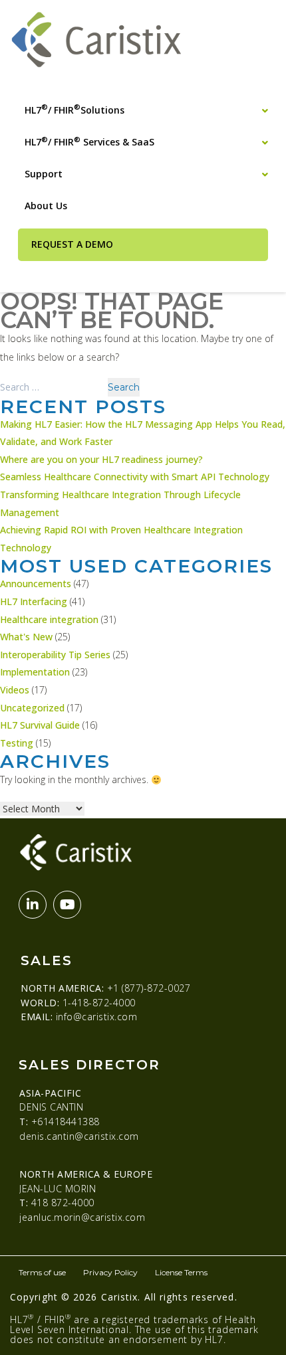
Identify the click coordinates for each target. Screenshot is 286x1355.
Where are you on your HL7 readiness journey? (101, 459)
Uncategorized (32, 707)
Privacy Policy (110, 1272)
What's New (26, 636)
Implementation (35, 672)
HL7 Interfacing (33, 601)
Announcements (35, 583)
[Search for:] (53, 387)
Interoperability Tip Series (55, 654)
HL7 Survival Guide (40, 725)
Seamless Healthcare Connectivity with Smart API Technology (134, 476)
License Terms (181, 1272)
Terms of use (42, 1272)
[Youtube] (67, 905)
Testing (16, 743)
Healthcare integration (49, 619)
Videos (14, 689)
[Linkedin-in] (33, 905)
